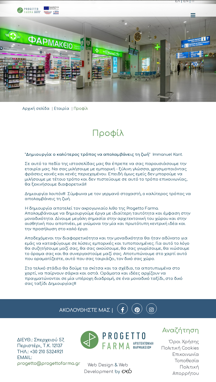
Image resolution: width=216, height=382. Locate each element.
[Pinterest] (137, 308)
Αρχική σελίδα (36, 109)
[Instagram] (151, 308)
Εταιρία (61, 109)
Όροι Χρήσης (184, 341)
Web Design (100, 365)
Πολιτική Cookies (180, 348)
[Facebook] (122, 308)
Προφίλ (81, 109)
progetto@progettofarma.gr (48, 363)
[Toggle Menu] (193, 15)
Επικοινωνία (185, 354)
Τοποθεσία (187, 361)
